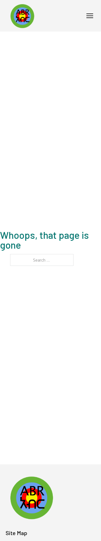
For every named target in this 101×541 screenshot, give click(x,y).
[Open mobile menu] (89, 16)
